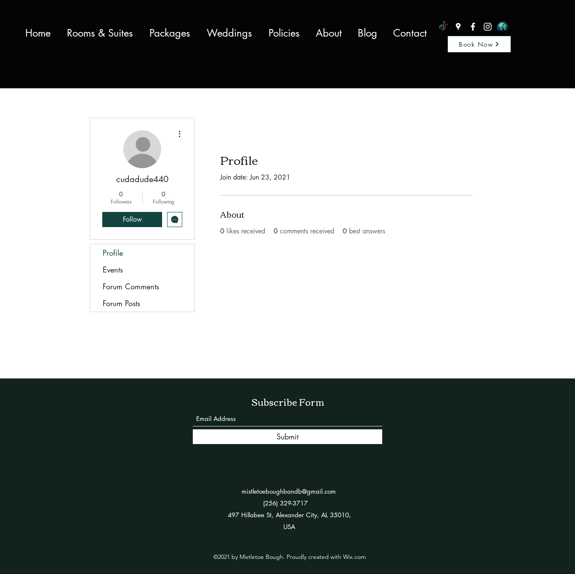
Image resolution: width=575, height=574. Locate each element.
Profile (113, 253)
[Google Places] (458, 26)
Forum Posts (121, 303)
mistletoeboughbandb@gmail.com (289, 491)
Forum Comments (131, 286)
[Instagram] (487, 26)
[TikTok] (443, 26)
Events (113, 270)
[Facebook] (473, 26)
